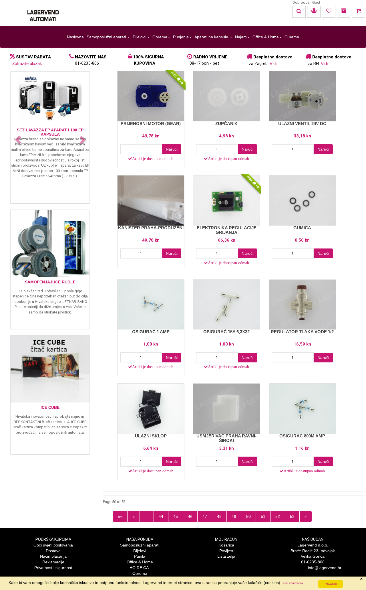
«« (120, 516)
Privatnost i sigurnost (53, 567)
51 (263, 516)
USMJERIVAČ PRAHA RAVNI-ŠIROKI (226, 438)
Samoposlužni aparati (107, 37)
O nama (292, 37)
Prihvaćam (330, 583)
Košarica (226, 545)
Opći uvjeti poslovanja (53, 545)
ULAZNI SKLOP (151, 435)
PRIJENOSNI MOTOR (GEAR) (151, 123)
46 (190, 516)
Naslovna (75, 37)
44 (161, 516)
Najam (241, 37)
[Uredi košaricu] (358, 11)
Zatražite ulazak (27, 63)
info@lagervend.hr (324, 567)
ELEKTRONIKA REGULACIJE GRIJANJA (226, 230)
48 (219, 516)
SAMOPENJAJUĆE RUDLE (50, 282)
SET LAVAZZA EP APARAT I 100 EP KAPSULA (50, 132)
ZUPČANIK (226, 123)
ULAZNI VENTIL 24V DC (302, 123)
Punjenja (181, 37)
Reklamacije (53, 562)
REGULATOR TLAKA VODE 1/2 (302, 331)
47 (204, 516)
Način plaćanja (53, 556)
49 (234, 516)
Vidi (273, 63)
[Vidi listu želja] (328, 11)
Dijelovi (140, 37)
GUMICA (302, 227)
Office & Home (265, 37)
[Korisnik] (313, 11)
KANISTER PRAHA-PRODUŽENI (151, 227)
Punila (139, 556)
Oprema (159, 37)
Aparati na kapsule (211, 37)
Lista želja (226, 556)
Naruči (172, 149)
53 (292, 516)
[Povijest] (343, 11)
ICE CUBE (50, 407)
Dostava (53, 550)
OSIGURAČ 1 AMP (151, 331)
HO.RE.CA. (140, 567)
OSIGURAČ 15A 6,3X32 (226, 331)
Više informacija (293, 583)
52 (277, 516)
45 (175, 516)
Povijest (226, 550)
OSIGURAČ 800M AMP (302, 435)
